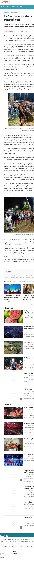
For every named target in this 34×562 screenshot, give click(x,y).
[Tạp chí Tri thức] (25, 344)
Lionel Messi (3, 545)
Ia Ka (32, 277)
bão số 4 (27, 539)
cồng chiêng (7, 275)
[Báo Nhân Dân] (25, 425)
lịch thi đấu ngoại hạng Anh (26, 545)
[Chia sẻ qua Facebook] (5, 266)
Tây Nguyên (9, 271)
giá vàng (9, 545)
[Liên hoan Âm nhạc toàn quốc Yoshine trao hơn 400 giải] (13, 523)
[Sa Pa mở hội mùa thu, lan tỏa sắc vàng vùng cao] (13, 379)
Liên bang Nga (8, 541)
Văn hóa (6, 12)
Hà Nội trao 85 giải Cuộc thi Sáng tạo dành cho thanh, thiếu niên (12, 297)
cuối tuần (28, 277)
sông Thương (23, 543)
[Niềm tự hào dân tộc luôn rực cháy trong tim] (13, 413)
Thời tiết (16, 539)
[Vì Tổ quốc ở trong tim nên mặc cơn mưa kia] (13, 428)
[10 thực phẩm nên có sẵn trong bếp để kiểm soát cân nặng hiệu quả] (13, 316)
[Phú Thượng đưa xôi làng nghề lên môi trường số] (13, 444)
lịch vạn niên (3, 539)
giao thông (27, 546)
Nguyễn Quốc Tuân (20, 277)
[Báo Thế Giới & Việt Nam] (25, 315)
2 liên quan (32, 344)
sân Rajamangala (15, 545)
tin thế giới (21, 539)
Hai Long (2, 541)
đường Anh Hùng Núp (10, 277)
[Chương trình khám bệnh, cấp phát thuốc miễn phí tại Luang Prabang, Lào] (13, 492)
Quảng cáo (2, 557)
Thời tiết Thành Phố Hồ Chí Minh (7, 543)
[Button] (14, 31)
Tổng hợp (15, 553)
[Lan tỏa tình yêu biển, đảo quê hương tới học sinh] (13, 460)
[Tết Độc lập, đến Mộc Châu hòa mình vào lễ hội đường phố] (13, 363)
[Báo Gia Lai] (9, 31)
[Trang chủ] (5, 2)
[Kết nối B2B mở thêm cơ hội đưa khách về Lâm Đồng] (13, 394)
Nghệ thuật (14, 12)
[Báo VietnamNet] (25, 519)
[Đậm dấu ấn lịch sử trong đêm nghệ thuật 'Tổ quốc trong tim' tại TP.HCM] (13, 332)
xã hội (21, 84)
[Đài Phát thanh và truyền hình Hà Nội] (5, 301)
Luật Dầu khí (17, 543)
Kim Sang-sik (27, 541)
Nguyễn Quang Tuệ (29, 275)
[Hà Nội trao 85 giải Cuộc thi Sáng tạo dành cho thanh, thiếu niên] (12, 289)
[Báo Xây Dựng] (26, 330)
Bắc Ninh (14, 541)
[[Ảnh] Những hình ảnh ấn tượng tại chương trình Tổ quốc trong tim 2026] (13, 475)
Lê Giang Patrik (21, 541)
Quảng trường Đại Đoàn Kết (18, 275)
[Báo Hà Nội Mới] (24, 301)
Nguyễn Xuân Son (20, 546)
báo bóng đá (10, 539)
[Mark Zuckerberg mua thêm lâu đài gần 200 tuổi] (13, 347)
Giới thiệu (2, 553)
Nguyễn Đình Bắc (4, 546)
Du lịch (7, 38)
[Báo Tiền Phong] (25, 506)
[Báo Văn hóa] (25, 362)
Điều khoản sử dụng (3, 554)
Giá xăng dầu (30, 543)
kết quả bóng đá (12, 546)
